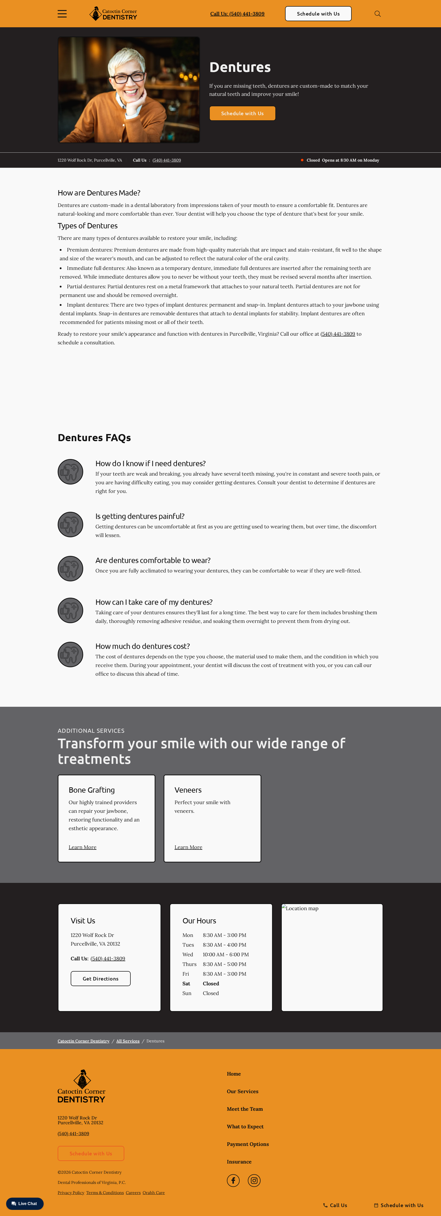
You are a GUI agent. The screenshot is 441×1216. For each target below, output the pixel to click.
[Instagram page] (254, 1180)
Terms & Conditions (105, 1192)
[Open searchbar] (377, 13)
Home (234, 1073)
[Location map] (332, 957)
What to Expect (245, 1126)
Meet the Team (245, 1109)
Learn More (82, 847)
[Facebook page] (233, 1180)
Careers (133, 1192)
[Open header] (63, 13)
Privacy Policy (71, 1192)
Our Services (243, 1091)
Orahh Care (154, 1192)
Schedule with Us (318, 13)
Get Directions (101, 978)
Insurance (239, 1161)
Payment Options (248, 1144)
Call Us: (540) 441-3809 (237, 13)
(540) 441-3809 (167, 160)
